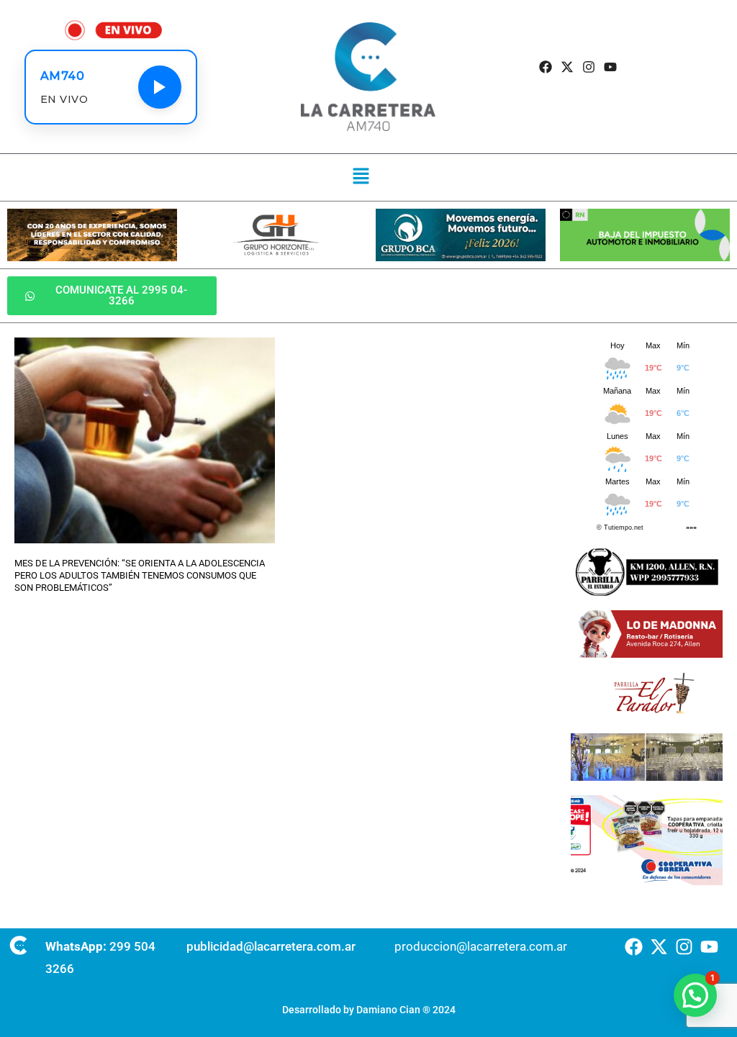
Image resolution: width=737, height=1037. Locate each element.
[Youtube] (611, 67)
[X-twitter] (567, 67)
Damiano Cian (388, 1009)
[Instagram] (589, 67)
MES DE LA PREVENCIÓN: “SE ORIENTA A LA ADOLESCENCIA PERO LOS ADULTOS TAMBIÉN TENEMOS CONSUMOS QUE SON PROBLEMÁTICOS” (139, 575)
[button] (361, 177)
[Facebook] (545, 67)
